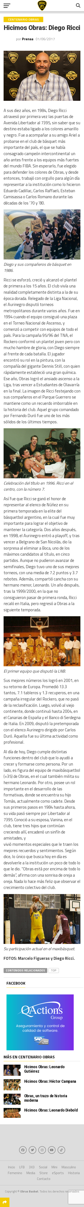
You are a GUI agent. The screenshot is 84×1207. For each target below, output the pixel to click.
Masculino (69, 1167)
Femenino (15, 1172)
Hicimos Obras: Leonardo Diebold (51, 1110)
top (53, 970)
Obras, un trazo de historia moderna (45, 1098)
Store (43, 1172)
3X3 (32, 1167)
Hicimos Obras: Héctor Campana (50, 1081)
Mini (54, 1167)
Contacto (43, 1178)
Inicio (11, 1167)
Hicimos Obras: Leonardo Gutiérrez (44, 1069)
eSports (58, 1172)
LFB (22, 1167)
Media (30, 1172)
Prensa (27, 39)
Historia (74, 1172)
